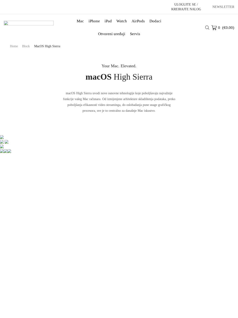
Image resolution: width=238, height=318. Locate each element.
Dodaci (155, 21)
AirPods (138, 21)
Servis (135, 34)
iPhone (94, 21)
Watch (121, 21)
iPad (108, 21)
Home (14, 46)
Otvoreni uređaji (111, 34)
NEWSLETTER (223, 7)
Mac (80, 21)
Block (26, 46)
